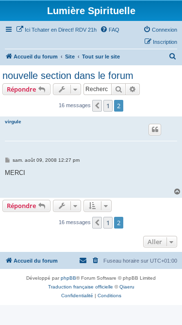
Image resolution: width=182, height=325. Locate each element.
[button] (97, 106)
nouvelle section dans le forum (67, 75)
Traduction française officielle (80, 286)
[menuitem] (56, 30)
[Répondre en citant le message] (155, 129)
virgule (13, 121)
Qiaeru (126, 286)
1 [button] (108, 105)
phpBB (68, 278)
